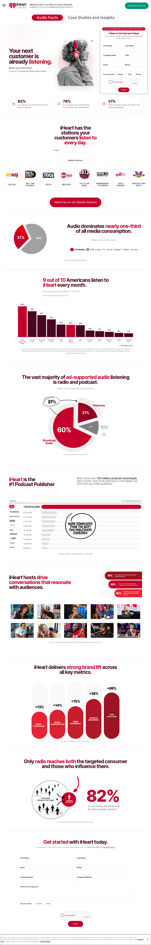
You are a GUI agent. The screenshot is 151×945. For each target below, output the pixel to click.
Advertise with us (136, 6)
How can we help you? (29, 887)
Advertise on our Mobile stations (75, 202)
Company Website (84, 877)
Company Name (109, 55)
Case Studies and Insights (91, 17)
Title (127, 55)
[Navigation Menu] (4, 5)
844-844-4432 (108, 847)
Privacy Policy (45, 941)
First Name (107, 46)
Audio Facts (47, 17)
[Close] (147, 939)
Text (130, 74)
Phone (127, 65)
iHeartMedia (17, 5)
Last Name (129, 46)
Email (105, 65)
